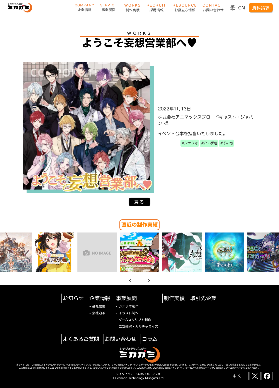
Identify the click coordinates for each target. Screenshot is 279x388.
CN (241, 8)
